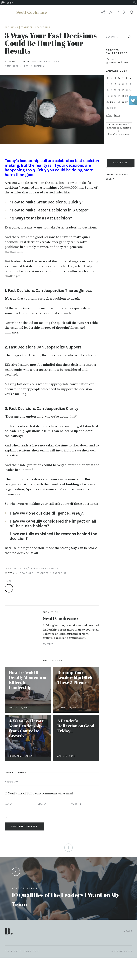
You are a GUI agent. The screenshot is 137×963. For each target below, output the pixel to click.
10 (115, 90)
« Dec (109, 115)
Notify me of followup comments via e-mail (40, 793)
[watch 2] (52, 109)
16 (112, 96)
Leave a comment (34, 66)
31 (115, 108)
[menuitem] (3, 2)
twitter (48, 644)
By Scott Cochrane (18, 61)
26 (123, 102)
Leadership (42, 27)
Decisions (11, 27)
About (128, 931)
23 (111, 102)
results (52, 568)
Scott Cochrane (60, 618)
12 (123, 90)
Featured (27, 27)
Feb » (117, 115)
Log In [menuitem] (10, 2)
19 (123, 96)
